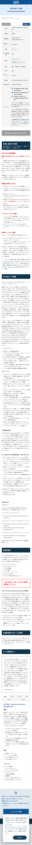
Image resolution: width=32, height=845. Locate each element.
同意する (19, 838)
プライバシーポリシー (16, 827)
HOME (3, 17)
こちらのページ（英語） (21, 121)
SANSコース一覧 (9, 17)
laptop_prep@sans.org (9, 267)
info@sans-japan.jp (9, 261)
